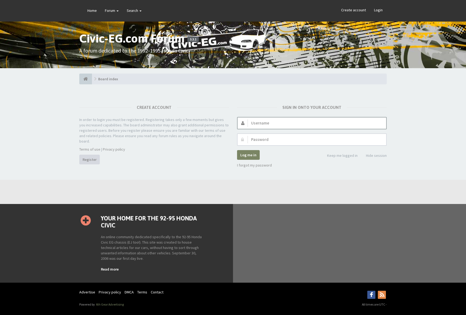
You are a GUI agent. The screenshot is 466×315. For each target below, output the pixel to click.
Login (378, 10)
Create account (353, 10)
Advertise (87, 292)
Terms (142, 292)
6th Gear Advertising (109, 304)
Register (90, 159)
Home (92, 10)
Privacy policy (114, 149)
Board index (108, 79)
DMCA (129, 292)
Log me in (248, 155)
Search (133, 10)
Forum (110, 10)
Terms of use (89, 149)
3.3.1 (193, 39)
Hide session (376, 155)
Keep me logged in (342, 155)
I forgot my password (254, 165)
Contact (157, 292)
